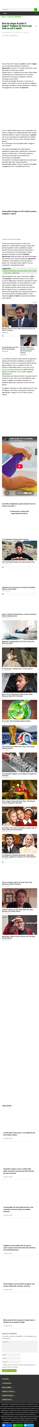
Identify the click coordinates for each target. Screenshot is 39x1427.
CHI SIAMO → (6, 1379)
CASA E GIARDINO (10, 35)
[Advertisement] (19, 109)
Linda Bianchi (9, 32)
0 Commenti (26, 32)
